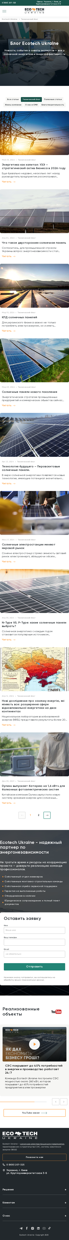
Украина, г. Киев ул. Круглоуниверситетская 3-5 (26, 1172)
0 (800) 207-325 (9, 3)
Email (6, 949)
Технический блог (31, 99)
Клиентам (9, 1203)
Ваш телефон (10, 938)
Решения (8, 1189)
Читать (7, 182)
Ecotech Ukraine (9, 19)
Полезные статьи (53, 99)
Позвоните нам (34, 1157)
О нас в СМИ (31, 105)
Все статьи (13, 99)
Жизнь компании (13, 105)
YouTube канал (30, 1113)
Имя (6, 926)
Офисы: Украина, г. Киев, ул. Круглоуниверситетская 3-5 (48, 3)
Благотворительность (53, 105)
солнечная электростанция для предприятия (42, 1144)
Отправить (34, 966)
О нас (6, 1216)
